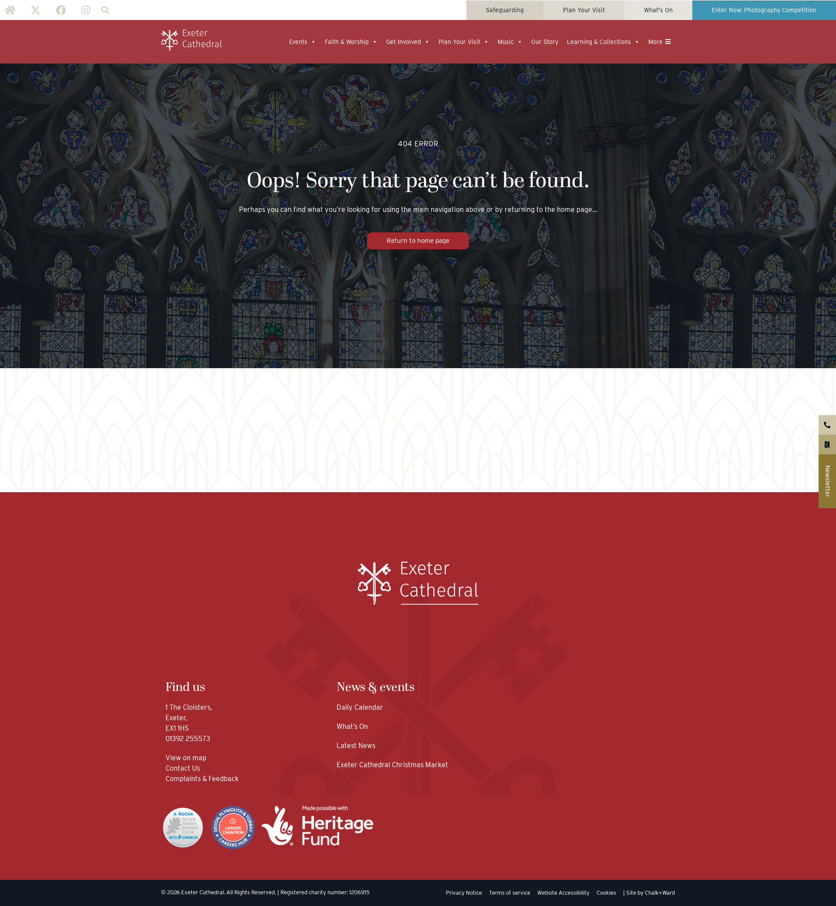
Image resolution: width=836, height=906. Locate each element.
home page (574, 209)
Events (298, 41)
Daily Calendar (360, 707)
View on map (185, 758)
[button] (105, 10)
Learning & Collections (599, 41)
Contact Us (183, 768)
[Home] (10, 10)
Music (506, 41)
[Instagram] (86, 10)
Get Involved (403, 41)
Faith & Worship (347, 41)
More (655, 41)
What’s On (352, 726)
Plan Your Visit (459, 41)
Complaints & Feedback (202, 779)
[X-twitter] (35, 10)
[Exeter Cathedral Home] (191, 40)
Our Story (544, 41)
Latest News (356, 746)
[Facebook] (61, 10)
